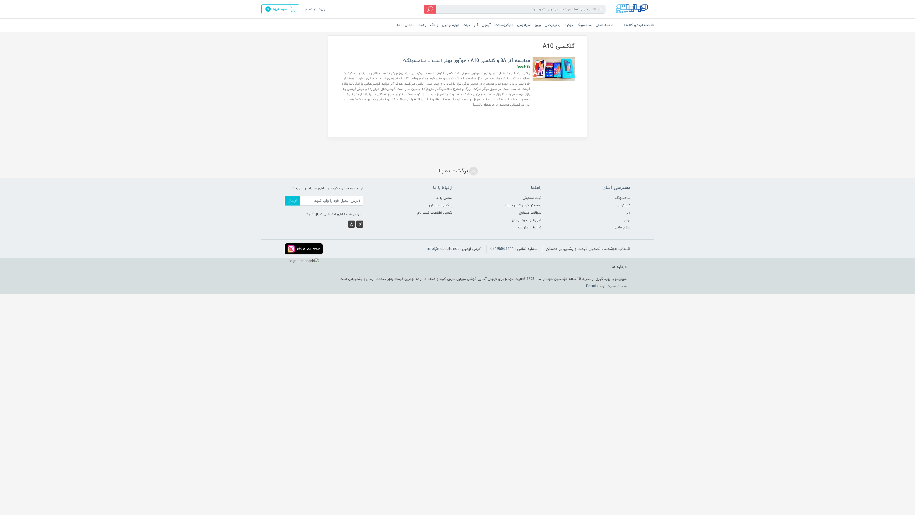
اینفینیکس (553, 25)
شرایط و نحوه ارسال (526, 220)
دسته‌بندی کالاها (637, 25)
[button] (280, 9)
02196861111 (502, 249)
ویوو (537, 25)
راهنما (421, 25)
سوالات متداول (530, 212)
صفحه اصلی (604, 25)
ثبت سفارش (532, 198)
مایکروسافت (503, 25)
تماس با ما (405, 25)
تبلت (466, 25)
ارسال (292, 200)
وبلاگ (434, 25)
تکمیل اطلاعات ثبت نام (434, 212)
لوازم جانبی (450, 25)
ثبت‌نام (310, 9)
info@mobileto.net (443, 249)
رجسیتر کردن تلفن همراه (523, 205)
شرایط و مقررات (529, 227)
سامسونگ (584, 25)
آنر (476, 25)
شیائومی (524, 25)
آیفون (486, 25)
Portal (591, 286)
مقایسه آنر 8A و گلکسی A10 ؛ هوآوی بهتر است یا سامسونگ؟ (466, 60)
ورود (322, 9)
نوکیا (569, 25)
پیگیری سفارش (440, 205)
